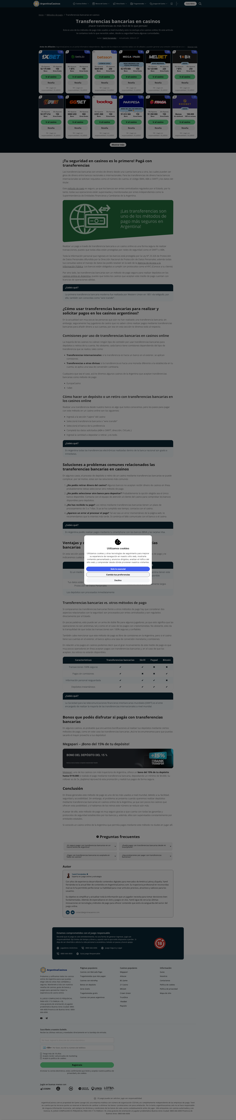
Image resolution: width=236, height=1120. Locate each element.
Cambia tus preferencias (118, 574)
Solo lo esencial (118, 569)
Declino (118, 580)
